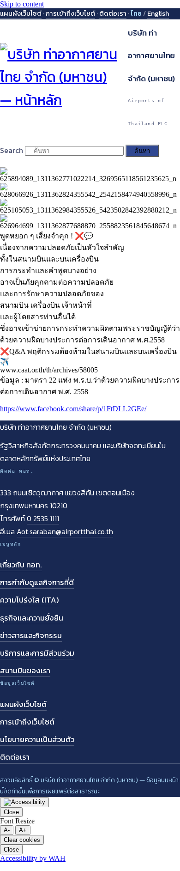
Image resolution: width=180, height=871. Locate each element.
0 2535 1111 (43, 518)
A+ (23, 830)
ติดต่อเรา (112, 13)
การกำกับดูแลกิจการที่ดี (37, 582)
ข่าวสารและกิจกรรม (31, 635)
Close (11, 812)
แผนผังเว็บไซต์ (21, 13)
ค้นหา (142, 150)
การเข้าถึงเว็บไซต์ (70, 13)
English (158, 13)
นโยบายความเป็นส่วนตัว (37, 739)
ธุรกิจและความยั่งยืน (31, 618)
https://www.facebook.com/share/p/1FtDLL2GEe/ (73, 409)
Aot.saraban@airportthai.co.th (65, 531)
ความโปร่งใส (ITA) (29, 600)
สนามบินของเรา (25, 670)
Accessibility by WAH (33, 858)
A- (7, 830)
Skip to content (22, 4)
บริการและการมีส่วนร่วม (37, 653)
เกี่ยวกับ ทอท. (21, 565)
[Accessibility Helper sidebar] (24, 802)
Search (11, 150)
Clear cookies (22, 839)
